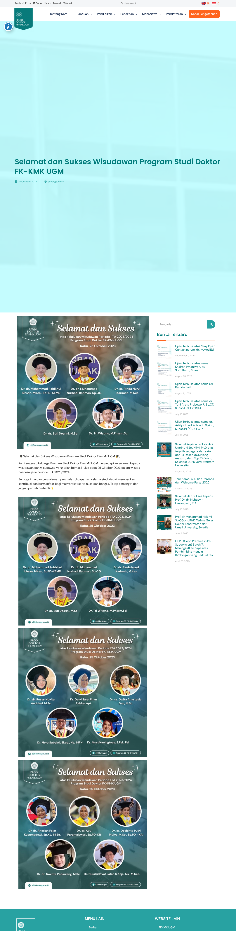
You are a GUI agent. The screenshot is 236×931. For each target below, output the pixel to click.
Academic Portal (23, 3)
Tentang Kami (59, 14)
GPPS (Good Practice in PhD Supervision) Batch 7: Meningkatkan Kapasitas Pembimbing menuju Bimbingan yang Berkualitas (194, 548)
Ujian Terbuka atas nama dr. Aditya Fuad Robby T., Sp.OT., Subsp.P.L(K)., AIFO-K (194, 425)
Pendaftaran (174, 14)
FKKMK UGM (167, 927)
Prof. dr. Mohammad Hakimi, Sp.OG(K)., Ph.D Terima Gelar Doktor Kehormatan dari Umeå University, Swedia (194, 522)
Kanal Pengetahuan (204, 14)
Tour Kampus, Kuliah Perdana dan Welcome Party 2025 (194, 480)
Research (57, 3)
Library (47, 3)
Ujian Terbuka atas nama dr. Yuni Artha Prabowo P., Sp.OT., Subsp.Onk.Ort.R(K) (194, 404)
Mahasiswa (149, 14)
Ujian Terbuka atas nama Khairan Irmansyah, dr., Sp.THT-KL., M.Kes (192, 366)
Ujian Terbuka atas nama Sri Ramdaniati (194, 385)
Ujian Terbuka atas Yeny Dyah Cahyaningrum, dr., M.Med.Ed (195, 348)
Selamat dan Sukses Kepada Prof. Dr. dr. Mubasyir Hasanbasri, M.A (194, 499)
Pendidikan (104, 14)
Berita (92, 927)
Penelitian (127, 14)
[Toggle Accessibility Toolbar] (8, 26)
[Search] (211, 324)
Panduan (82, 14)
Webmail (67, 3)
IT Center (37, 3)
